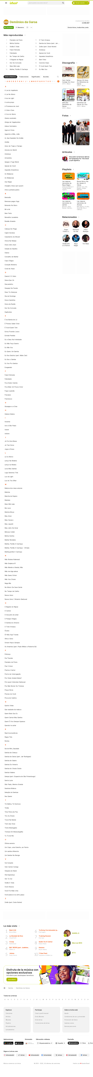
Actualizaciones (11, 1026)
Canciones (9, 1013)
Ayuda (66, 1013)
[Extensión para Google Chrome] (30, 1043)
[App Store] (19, 1043)
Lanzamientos (10, 1029)
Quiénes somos (69, 1023)
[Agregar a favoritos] (27, 27)
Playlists (8, 1023)
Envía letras (38, 1020)
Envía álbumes (39, 1016)
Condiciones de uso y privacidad (74, 1016)
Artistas (8, 1016)
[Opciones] (31, 27)
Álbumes (8, 1020)
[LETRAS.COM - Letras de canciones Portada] (14, 3)
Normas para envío (70, 1026)
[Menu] (6, 3)
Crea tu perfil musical (41, 1013)
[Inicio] (4, 988)
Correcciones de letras (42, 1023)
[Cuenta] (87, 3)
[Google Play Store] (8, 1043)
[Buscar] (63, 3)
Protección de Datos (71, 1020)
